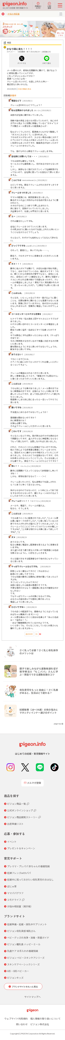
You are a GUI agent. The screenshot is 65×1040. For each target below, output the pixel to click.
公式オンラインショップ (20, 810)
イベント (11, 841)
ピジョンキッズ (15, 977)
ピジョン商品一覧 (16, 803)
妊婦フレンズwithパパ (19, 873)
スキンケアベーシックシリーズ (23, 964)
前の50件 (29, 634)
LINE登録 (49, 7)
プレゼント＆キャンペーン (21, 848)
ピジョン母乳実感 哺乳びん (21, 931)
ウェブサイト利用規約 (16, 1018)
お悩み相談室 (14, 13)
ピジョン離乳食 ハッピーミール (23, 944)
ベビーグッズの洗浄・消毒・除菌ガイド (28, 937)
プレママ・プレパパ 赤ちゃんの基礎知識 (28, 866)
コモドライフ (14, 899)
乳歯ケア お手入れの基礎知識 (22, 951)
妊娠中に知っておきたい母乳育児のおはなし (30, 879)
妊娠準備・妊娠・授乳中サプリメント (27, 924)
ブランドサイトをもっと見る (25, 986)
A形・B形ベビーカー (18, 971)
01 (37, 634)
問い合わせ (22, 1024)
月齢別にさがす (38, 7)
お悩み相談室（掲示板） (20, 906)
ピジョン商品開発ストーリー (22, 817)
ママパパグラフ (15, 893)
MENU (60, 13)
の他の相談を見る (24, 89)
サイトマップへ (32, 996)
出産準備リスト (15, 823)
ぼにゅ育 (11, 886)
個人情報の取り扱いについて (45, 1018)
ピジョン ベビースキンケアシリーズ (25, 957)
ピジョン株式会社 (39, 1024)
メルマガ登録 (34, 782)
